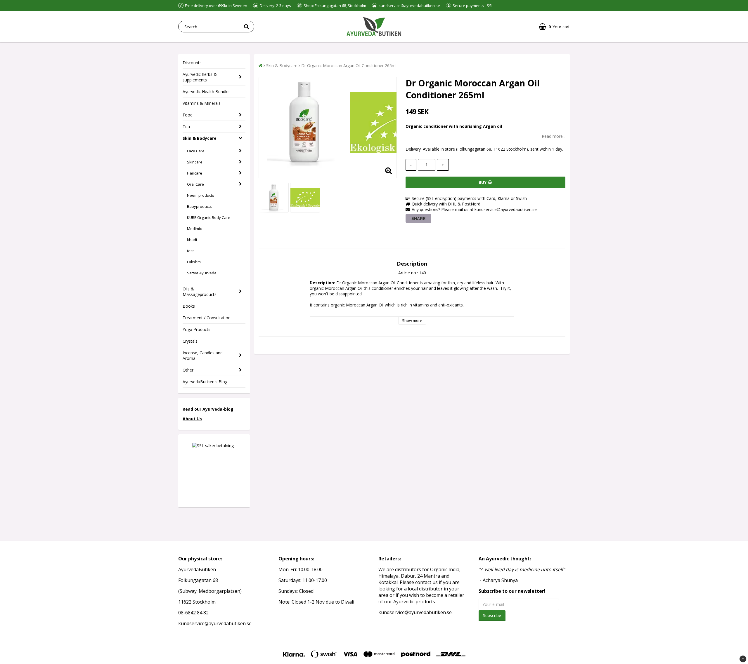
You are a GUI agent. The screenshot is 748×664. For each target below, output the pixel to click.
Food (188, 115)
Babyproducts (199, 206)
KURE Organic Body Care (208, 217)
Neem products (200, 195)
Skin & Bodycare (200, 138)
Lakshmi (194, 261)
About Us (192, 418)
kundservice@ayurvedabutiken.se (415, 612)
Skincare (194, 162)
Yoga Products (196, 329)
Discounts (192, 62)
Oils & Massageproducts (200, 291)
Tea (186, 126)
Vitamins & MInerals (202, 103)
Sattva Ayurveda (202, 273)
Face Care (196, 151)
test (190, 250)
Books (189, 306)
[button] (554, 26)
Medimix (194, 228)
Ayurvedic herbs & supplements (200, 77)
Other (188, 370)
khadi (192, 239)
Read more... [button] (553, 136)
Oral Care (195, 184)
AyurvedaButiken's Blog (205, 381)
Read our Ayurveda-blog (208, 409)
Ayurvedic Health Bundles (207, 91)
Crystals (190, 341)
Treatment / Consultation (207, 317)
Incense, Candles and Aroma (203, 355)
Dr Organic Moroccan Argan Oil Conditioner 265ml (348, 65)
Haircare (194, 173)
